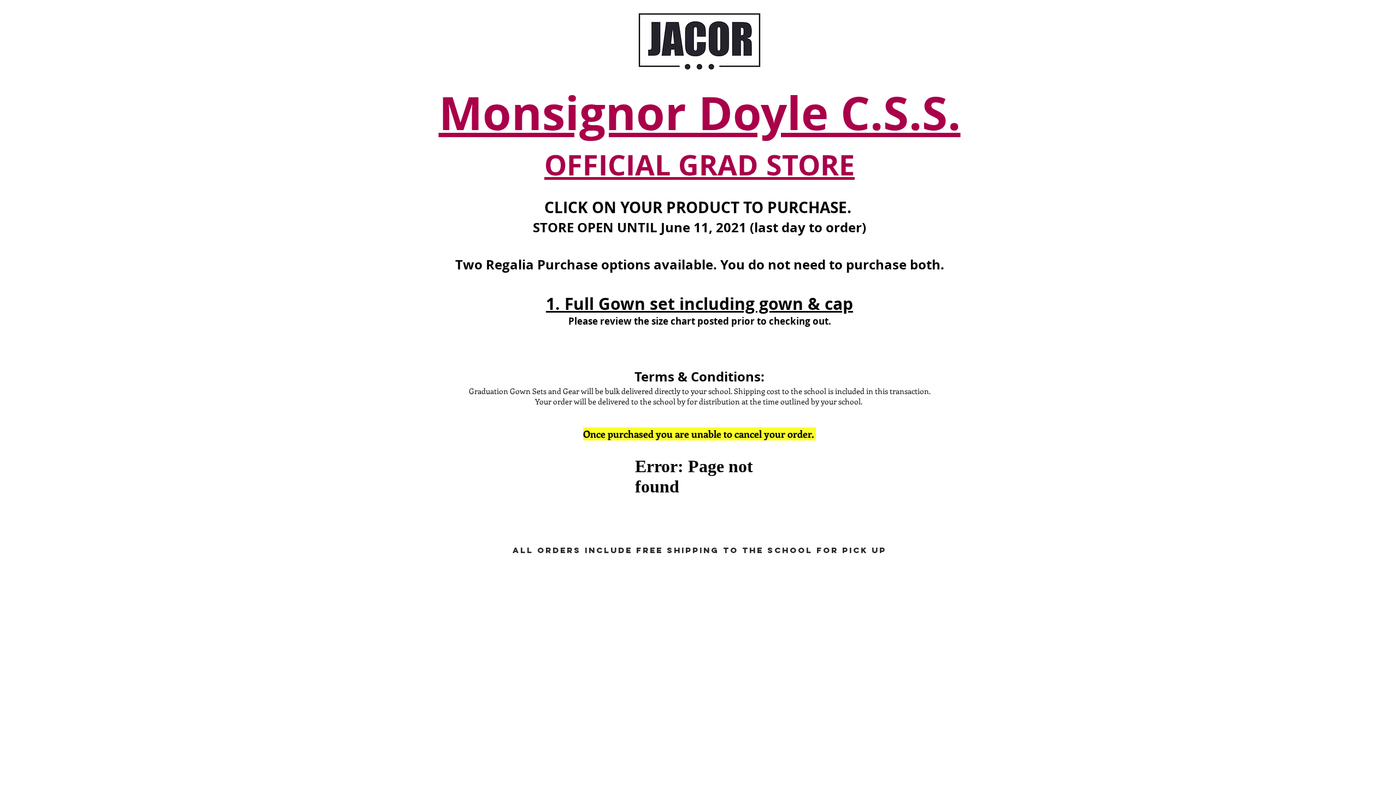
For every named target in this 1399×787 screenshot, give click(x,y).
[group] (699, 526)
